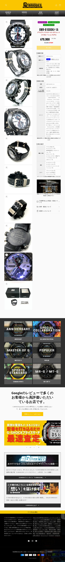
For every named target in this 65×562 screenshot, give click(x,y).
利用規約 (50, 551)
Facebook (51, 535)
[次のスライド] (34, 447)
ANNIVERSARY (18, 339)
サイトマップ (44, 535)
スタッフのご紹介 (43, 529)
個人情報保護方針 (41, 533)
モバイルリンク (50, 148)
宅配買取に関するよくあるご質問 (47, 521)
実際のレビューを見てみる (32, 414)
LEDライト (48, 159)
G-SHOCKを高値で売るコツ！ (46, 525)
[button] (6, 5)
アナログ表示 (49, 146)
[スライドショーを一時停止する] (38, 447)
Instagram (57, 535)
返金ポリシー (43, 551)
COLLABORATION (54, 22)
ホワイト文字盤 (50, 172)
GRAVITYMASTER (49, 25)
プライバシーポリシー (33, 551)
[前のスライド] (27, 447)
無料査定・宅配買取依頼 (53, 533)
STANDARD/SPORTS (18, 382)
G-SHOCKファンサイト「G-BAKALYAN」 (31, 477)
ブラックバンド (50, 174)
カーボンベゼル (50, 164)
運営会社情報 (52, 529)
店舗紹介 (50, 523)
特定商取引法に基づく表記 (19, 551)
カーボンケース (50, 162)
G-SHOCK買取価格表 (49, 527)
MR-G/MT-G (47, 382)
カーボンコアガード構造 (52, 156)
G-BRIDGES (34, 558)
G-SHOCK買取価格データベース (48, 519)
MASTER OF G (42, 22)
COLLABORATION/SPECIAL (47, 339)
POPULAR (46, 360)
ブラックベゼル (50, 170)
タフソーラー (49, 154)
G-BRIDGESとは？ (31, 505)
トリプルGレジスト (50, 157)
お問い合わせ (36, 535)
